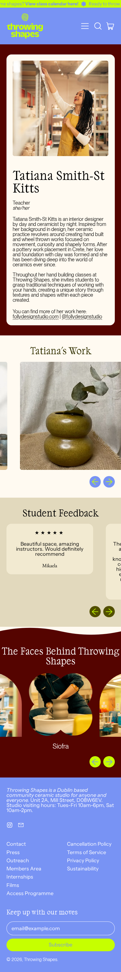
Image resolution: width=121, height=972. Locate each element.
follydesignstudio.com (36, 316)
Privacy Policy (83, 860)
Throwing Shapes (40, 959)
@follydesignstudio (82, 316)
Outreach (17, 860)
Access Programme (29, 893)
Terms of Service (86, 852)
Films (12, 885)
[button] (97, 26)
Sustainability (82, 869)
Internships (19, 877)
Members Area (23, 869)
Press (13, 852)
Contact (16, 844)
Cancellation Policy (89, 844)
